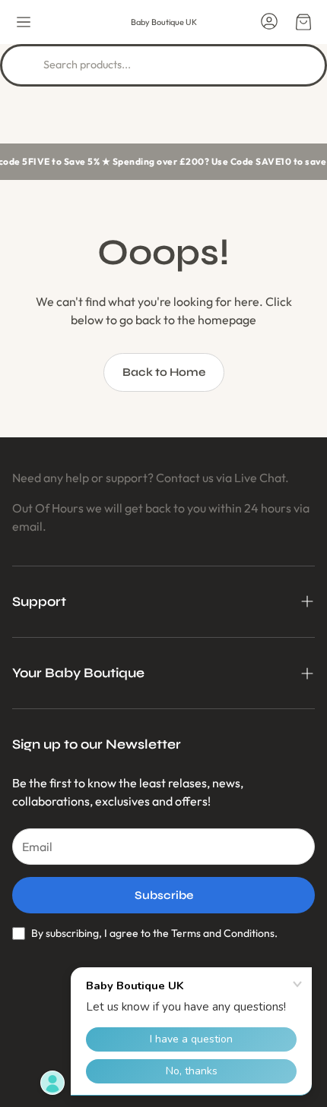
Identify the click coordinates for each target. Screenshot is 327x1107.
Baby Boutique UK (164, 22)
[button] (23, 22)
